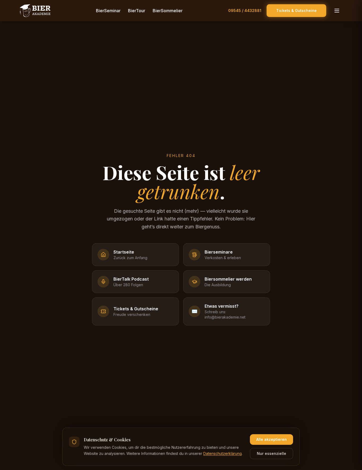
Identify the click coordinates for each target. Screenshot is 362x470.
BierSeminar (108, 10)
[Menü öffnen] (337, 10)
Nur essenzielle (271, 453)
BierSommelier (168, 10)
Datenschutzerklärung (222, 453)
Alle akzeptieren (271, 439)
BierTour (136, 10)
